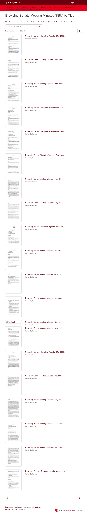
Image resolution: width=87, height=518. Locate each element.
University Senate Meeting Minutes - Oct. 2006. (44, 423)
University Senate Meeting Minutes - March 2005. (45, 250)
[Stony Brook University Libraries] (68, 510)
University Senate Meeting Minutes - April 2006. (44, 59)
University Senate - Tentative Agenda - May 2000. (45, 352)
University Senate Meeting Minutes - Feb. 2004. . (44, 178)
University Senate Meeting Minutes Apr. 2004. (43, 274)
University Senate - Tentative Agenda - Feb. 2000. (45, 131)
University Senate (46, 7)
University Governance (29, 7)
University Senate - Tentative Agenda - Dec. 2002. (45, 107)
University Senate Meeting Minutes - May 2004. (44, 202)
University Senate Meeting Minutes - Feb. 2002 (43, 83)
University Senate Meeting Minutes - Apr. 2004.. (44, 375)
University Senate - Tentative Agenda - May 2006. (45, 35)
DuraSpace (37, 507)
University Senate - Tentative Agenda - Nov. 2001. (45, 226)
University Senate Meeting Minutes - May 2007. (44, 328)
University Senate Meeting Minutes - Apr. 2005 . (44, 298)
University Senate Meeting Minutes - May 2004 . (44, 399)
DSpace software (11, 507)
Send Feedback (19, 509)
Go (40, 26)
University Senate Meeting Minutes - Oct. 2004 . (44, 322)
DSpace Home (14, 7)
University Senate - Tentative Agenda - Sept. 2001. (45, 471)
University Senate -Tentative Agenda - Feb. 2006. (44, 155)
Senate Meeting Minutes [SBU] (64, 7)
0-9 (6, 21)
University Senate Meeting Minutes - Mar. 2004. (44, 447)
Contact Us (9, 509)
